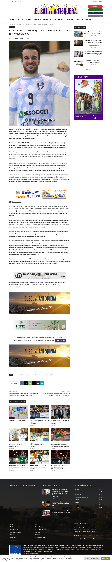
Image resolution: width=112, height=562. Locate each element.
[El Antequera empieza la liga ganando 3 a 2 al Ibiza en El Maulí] (78, 34)
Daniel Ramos (46, 374)
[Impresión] (38, 383)
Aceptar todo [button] (105, 558)
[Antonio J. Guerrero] (10, 38)
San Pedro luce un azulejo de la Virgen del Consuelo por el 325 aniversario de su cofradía (93, 53)
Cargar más (88, 69)
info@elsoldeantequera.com (90, 535)
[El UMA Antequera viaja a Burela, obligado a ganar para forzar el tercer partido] (18, 457)
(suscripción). (17, 287)
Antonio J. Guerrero (18, 38)
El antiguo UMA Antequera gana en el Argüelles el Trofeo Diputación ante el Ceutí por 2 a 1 (39, 422)
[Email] (34, 383)
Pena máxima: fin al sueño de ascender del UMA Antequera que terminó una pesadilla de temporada (60, 444)
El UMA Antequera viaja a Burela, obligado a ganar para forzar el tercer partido (18, 467)
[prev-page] (10, 474)
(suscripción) (60, 340)
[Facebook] (22, 383)
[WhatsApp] (30, 383)
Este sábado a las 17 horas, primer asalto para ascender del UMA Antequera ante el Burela (59, 467)
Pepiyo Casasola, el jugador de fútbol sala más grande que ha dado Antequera (39, 444)
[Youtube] (93, 538)
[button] (101, 19)
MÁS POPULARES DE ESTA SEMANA (22, 485)
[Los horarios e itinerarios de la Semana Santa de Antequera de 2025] (46, 504)
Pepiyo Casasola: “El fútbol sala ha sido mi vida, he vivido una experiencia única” (18, 444)
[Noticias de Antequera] (56, 9)
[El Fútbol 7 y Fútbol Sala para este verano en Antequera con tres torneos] (18, 412)
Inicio (10, 24)
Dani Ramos (38, 374)
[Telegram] (42, 383)
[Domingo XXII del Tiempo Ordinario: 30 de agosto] (78, 63)
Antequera (16, 374)
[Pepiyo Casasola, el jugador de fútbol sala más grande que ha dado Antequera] (39, 434)
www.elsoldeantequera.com (39, 282)
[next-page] (13, 474)
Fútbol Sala (21, 24)
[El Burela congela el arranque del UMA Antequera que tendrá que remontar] (39, 457)
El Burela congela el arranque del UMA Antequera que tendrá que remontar (38, 467)
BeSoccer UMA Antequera (27, 374)
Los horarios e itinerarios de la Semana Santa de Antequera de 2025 (61, 503)
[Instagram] (80, 538)
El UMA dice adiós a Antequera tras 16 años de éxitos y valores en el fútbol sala (60, 422)
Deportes (15, 24)
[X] (26, 383)
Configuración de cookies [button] (92, 558)
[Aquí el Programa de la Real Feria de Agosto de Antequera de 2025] (46, 513)
